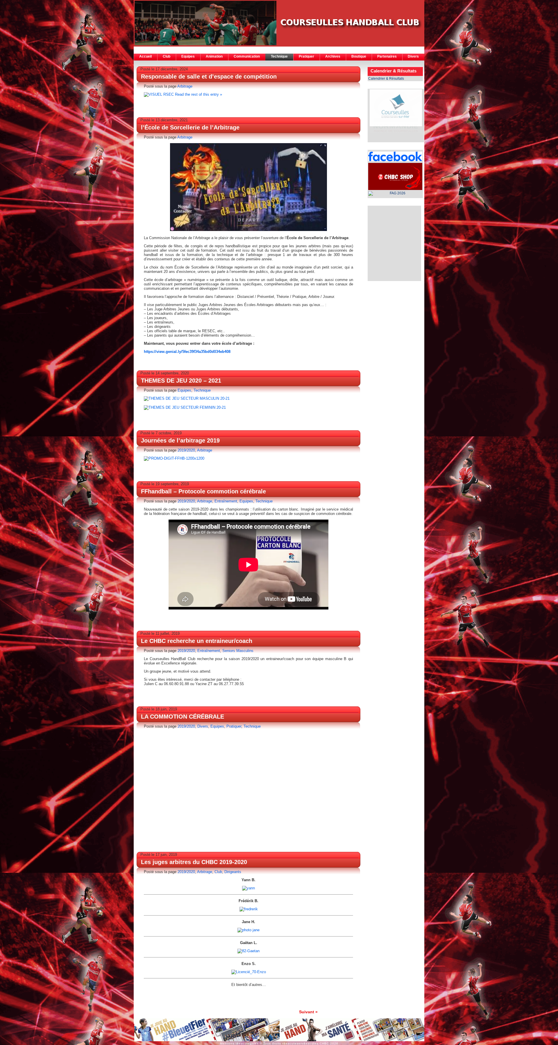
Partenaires (387, 56)
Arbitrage (184, 86)
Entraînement (225, 501)
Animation (214, 56)
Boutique (358, 56)
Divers (413, 56)
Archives (332, 56)
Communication (247, 56)
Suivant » (308, 1012)
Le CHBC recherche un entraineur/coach (196, 641)
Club (166, 56)
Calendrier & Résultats (386, 79)
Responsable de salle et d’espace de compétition (209, 76)
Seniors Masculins (237, 650)
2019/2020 (186, 450)
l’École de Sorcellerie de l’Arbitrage (190, 127)
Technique (279, 56)
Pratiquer (306, 56)
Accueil (145, 56)
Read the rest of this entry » (198, 94)
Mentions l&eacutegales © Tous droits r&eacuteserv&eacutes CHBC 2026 (279, 1043)
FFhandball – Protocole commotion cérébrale (203, 491)
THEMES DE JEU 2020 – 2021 (181, 380)
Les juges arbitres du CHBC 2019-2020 (194, 862)
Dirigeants (232, 872)
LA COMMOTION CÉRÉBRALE (182, 716)
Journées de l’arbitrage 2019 (180, 440)
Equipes (188, 56)
